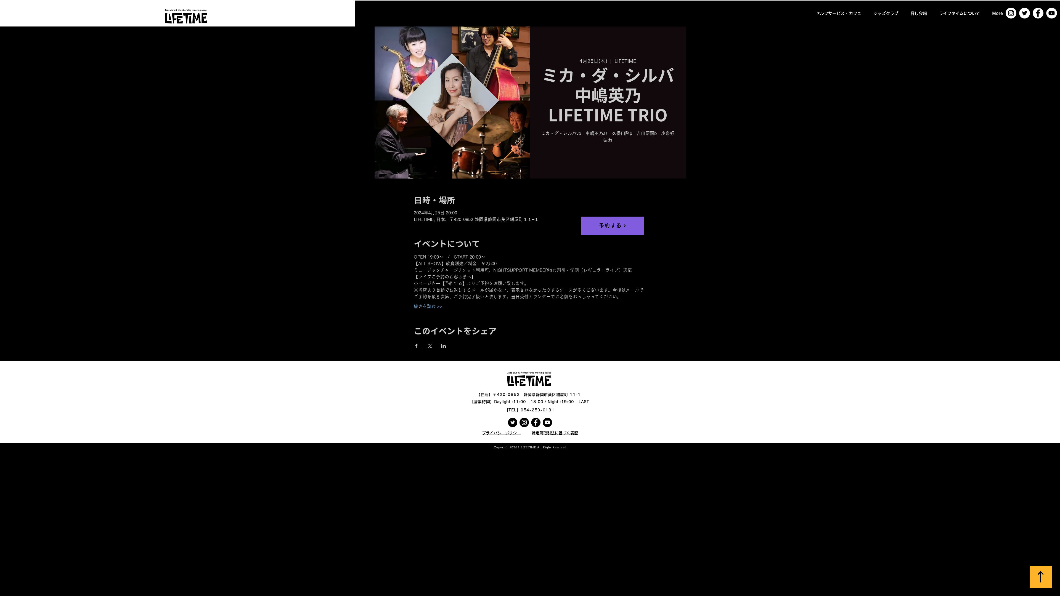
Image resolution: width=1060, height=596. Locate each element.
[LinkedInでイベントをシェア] (443, 346)
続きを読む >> (428, 306)
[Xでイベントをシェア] (430, 346)
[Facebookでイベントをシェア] (416, 346)
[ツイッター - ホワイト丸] (1024, 13)
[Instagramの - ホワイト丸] (1011, 13)
